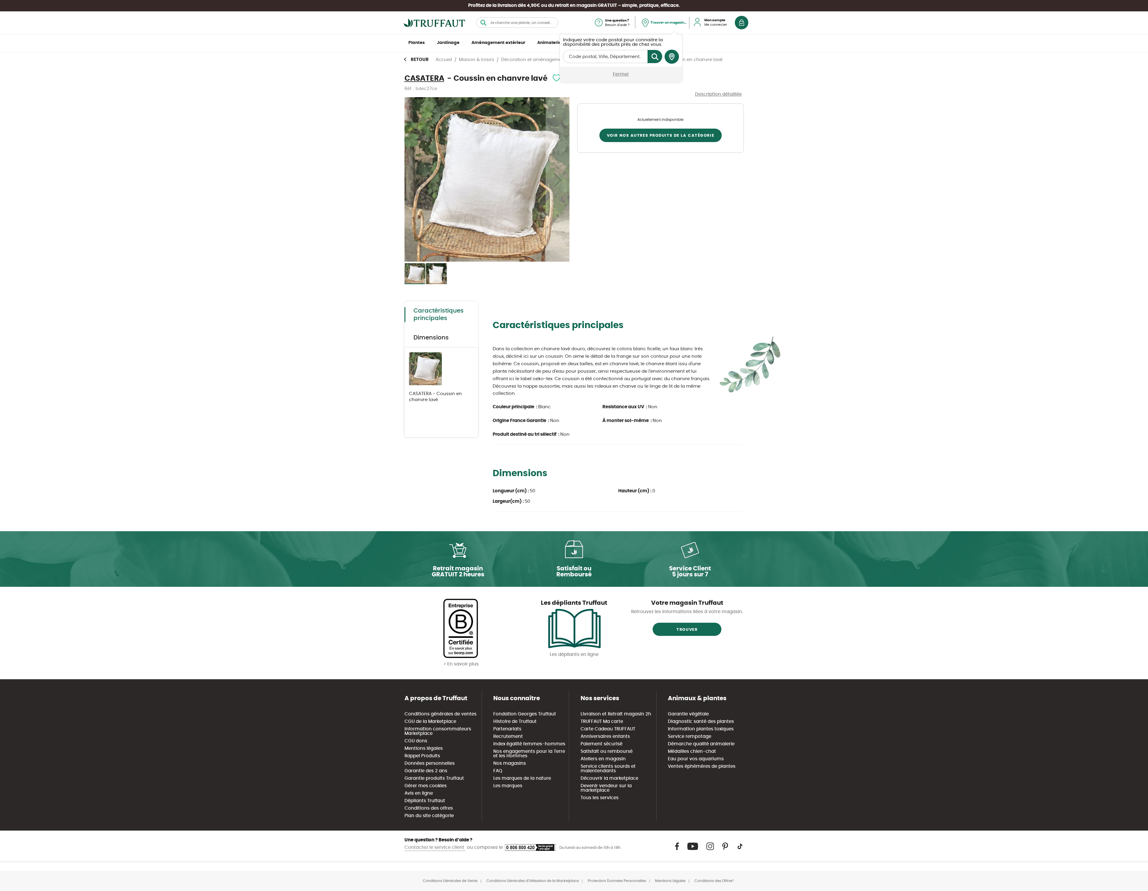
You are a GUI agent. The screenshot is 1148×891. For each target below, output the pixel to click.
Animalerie (549, 43)
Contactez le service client (434, 847)
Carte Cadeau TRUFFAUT (608, 729)
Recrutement (508, 736)
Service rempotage (689, 736)
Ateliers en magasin (603, 759)
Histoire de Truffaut (515, 721)
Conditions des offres (428, 808)
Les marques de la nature (522, 778)
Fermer (621, 74)
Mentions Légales (670, 881)
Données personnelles (429, 763)
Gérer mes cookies (425, 786)
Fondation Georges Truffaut (524, 714)
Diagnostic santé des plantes (701, 721)
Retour (420, 59)
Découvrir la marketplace (609, 778)
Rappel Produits (422, 756)
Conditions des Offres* (714, 881)
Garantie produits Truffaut (434, 778)
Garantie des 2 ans (425, 771)
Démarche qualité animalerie (701, 744)
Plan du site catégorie (429, 816)
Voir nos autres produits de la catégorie (660, 136)
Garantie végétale (688, 714)
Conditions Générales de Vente (450, 881)
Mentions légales (423, 748)
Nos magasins (509, 763)
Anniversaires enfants (605, 736)
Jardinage (448, 43)
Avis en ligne (418, 793)
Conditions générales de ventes (440, 714)
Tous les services (600, 798)
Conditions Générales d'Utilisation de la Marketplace (532, 881)
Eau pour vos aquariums (696, 759)
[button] (558, 180)
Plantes (416, 43)
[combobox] (517, 22)
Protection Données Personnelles (617, 881)
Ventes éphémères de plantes (701, 766)
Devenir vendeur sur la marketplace (606, 788)
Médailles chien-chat (692, 751)
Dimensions (431, 338)
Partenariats (507, 729)
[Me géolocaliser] (672, 57)
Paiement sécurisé (601, 744)
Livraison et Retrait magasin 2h (616, 714)
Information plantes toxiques (701, 729)
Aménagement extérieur (498, 43)
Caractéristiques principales (438, 314)
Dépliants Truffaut (424, 801)
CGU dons (415, 741)
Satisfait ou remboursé (607, 751)
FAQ (497, 771)
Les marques (507, 786)
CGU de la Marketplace (430, 721)
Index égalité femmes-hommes (529, 744)
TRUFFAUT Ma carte (602, 721)
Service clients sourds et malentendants (608, 768)
